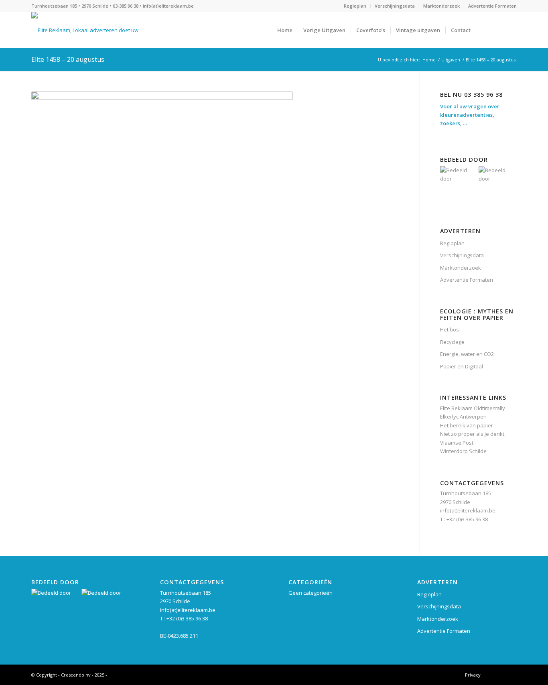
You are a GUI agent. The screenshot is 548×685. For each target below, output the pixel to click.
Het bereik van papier (466, 425)
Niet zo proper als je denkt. (472, 433)
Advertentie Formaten (492, 6)
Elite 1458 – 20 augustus (67, 59)
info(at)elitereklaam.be (168, 6)
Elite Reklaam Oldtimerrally (472, 408)
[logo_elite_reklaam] (85, 30)
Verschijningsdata (395, 6)
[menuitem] (355, 6)
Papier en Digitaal (461, 366)
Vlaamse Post (456, 442)
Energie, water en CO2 (467, 354)
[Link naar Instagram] (511, 30)
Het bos (449, 329)
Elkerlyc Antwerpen (463, 416)
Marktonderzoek (441, 6)
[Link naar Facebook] (499, 30)
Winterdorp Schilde (463, 451)
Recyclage (452, 342)
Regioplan (355, 6)
